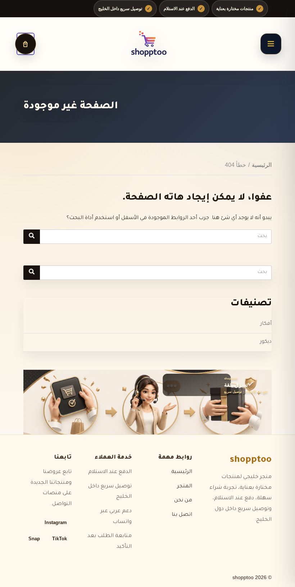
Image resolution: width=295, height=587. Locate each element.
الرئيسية (262, 165)
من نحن (183, 501)
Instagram (56, 522)
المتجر (184, 487)
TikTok (59, 538)
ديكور (266, 342)
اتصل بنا (182, 515)
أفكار (266, 324)
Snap (34, 538)
